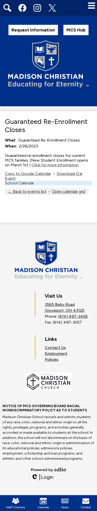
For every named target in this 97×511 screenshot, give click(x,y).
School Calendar (19, 183)
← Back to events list (27, 191)
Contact (86, 507)
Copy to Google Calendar (28, 173)
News (64, 507)
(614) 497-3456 (73, 316)
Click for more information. (55, 165)
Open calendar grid (68, 191)
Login (42, 477)
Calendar (43, 507)
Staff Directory (15, 507)
